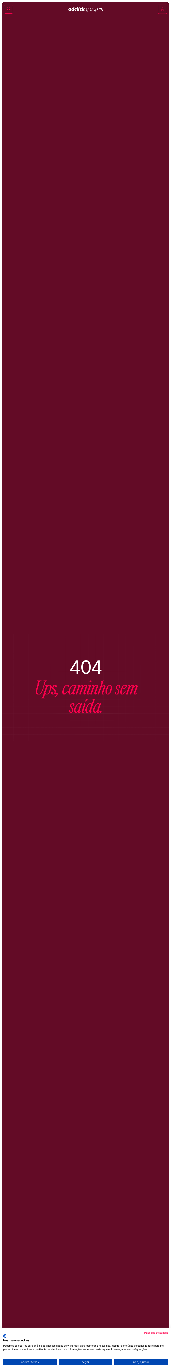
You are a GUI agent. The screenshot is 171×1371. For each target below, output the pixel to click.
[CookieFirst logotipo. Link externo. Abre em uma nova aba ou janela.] (4, 1336)
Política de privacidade (156, 1332)
